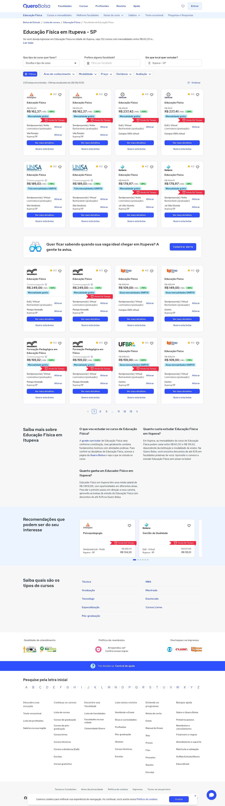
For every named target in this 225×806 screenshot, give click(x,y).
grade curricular (91, 440)
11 (119, 411)
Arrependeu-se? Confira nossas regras (116, 649)
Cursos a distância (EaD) (66, 749)
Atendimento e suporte (188, 742)
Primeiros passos (185, 719)
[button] (211, 795)
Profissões (120, 727)
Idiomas (119, 741)
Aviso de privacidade (92, 789)
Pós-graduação (123, 734)
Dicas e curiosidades (126, 719)
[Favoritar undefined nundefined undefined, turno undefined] (129, 526)
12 (125, 411)
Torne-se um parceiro (159, 789)
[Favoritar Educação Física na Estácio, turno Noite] (152, 167)
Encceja (150, 772)
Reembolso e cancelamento (183, 727)
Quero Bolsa (97, 455)
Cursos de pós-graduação (62, 727)
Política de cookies (118, 789)
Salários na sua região (34, 728)
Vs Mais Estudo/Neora (188, 756)
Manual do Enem (154, 728)
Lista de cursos (52, 22)
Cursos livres (60, 734)
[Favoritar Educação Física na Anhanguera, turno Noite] (60, 95)
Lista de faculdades (94, 713)
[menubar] (99, 6)
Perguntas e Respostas (180, 15)
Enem (149, 720)
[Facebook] (25, 797)
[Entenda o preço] (46, 180)
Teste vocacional (154, 15)
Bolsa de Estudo (31, 22)
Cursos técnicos (62, 742)
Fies (148, 750)
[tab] (134, 559)
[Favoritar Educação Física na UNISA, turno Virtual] (60, 167)
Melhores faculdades (88, 15)
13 (131, 411)
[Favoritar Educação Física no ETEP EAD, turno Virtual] (152, 271)
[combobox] (112, 63)
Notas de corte (112, 15)
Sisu (148, 735)
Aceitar (179, 799)
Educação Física (32, 15)
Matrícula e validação (187, 749)
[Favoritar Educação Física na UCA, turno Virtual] (152, 95)
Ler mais (28, 42)
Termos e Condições (65, 789)
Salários (132, 15)
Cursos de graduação (65, 719)
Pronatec (151, 757)
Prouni (149, 742)
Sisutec (150, 764)
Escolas (58, 756)
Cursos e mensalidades (59, 15)
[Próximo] (137, 411)
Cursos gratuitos (63, 764)
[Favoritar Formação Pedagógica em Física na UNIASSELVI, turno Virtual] (106, 343)
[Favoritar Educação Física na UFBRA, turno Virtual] (152, 343)
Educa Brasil (182, 764)
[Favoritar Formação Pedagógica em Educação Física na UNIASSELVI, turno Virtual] (60, 343)
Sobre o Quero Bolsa (187, 712)
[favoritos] (183, 6)
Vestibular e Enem (124, 712)
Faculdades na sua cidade (94, 721)
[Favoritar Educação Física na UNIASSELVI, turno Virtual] (60, 271)
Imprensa (137, 789)
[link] (35, 96)
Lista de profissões (33, 720)
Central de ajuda (125, 666)
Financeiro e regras (186, 734)
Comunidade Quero (94, 728)
